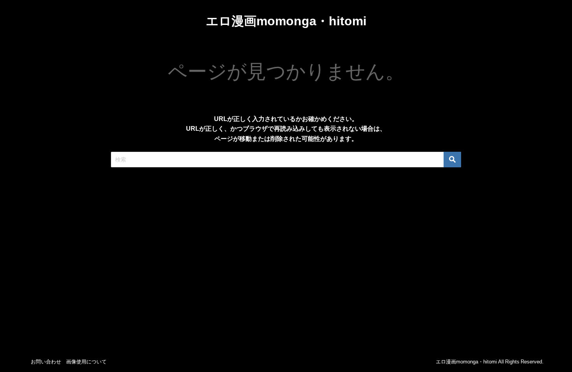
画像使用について (86, 361)
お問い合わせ (46, 361)
